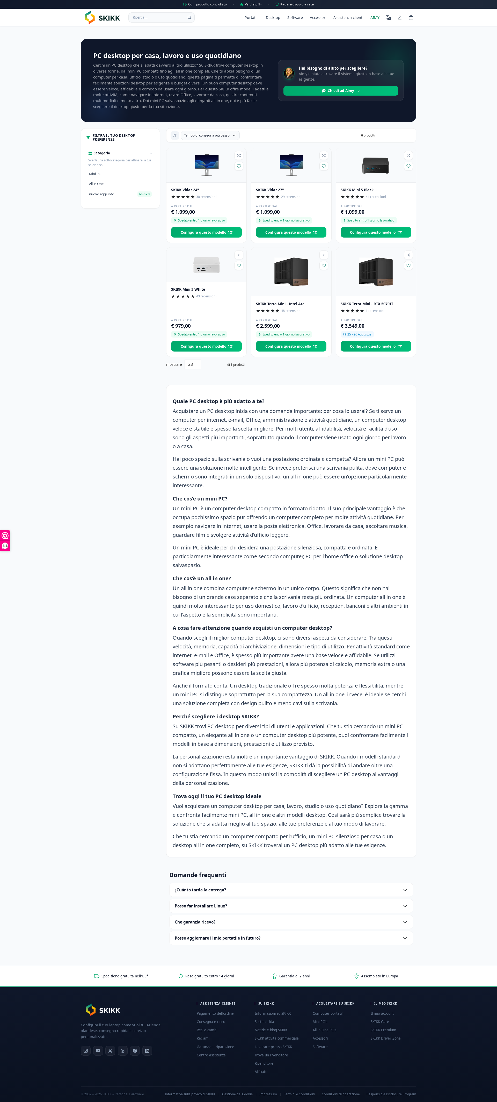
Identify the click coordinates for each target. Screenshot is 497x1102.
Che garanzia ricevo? (195, 922)
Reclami (203, 1038)
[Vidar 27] (291, 165)
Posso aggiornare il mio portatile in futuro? (217, 938)
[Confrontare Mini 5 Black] (408, 155)
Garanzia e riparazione (215, 1046)
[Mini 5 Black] (376, 165)
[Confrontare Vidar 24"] (239, 155)
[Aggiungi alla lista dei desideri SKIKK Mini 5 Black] (408, 166)
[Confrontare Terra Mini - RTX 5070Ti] (408, 255)
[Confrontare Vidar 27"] (323, 155)
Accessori (318, 17)
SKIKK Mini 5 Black (357, 189)
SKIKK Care (380, 1021)
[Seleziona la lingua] (388, 17)
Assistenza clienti (348, 17)
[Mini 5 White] (206, 264)
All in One (96, 183)
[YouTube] (98, 1051)
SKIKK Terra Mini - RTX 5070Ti (367, 303)
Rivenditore (264, 1063)
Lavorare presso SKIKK (273, 1046)
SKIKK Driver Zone (386, 1038)
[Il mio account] (399, 17)
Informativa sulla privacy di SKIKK (190, 1094)
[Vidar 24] (206, 165)
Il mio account (382, 1013)
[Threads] (123, 1051)
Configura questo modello (203, 232)
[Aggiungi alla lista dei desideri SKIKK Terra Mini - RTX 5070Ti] (408, 265)
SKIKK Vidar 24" (185, 189)
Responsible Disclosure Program (391, 1094)
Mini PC (95, 173)
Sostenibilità (264, 1021)
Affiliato (261, 1071)
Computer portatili (328, 1013)
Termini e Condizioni (299, 1094)
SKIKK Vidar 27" (270, 189)
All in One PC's (324, 1030)
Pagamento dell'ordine (215, 1013)
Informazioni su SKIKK (273, 1013)
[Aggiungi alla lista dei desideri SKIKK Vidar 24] (239, 166)
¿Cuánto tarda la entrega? (200, 889)
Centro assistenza (211, 1055)
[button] (120, 153)
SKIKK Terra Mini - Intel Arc (280, 303)
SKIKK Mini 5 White (188, 289)
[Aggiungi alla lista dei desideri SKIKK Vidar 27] (323, 166)
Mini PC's (320, 1021)
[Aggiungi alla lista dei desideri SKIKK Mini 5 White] (239, 265)
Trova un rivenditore (271, 1055)
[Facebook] (135, 1051)
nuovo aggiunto (119, 194)
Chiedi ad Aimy (341, 90)
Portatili (252, 17)
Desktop (273, 17)
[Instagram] (86, 1051)
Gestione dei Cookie (237, 1094)
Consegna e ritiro (211, 1021)
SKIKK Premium (383, 1030)
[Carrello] (411, 17)
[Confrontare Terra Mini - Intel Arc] (323, 255)
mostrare (174, 364)
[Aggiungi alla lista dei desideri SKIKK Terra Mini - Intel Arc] (323, 265)
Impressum (268, 1094)
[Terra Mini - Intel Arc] (291, 271)
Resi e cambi (207, 1030)
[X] (110, 1051)
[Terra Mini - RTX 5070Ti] (376, 271)
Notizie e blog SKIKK (271, 1030)
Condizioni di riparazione (341, 1094)
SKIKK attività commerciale (277, 1038)
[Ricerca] (189, 17)
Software (295, 17)
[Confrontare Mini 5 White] (239, 255)
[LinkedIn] (147, 1051)
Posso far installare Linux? (201, 905)
